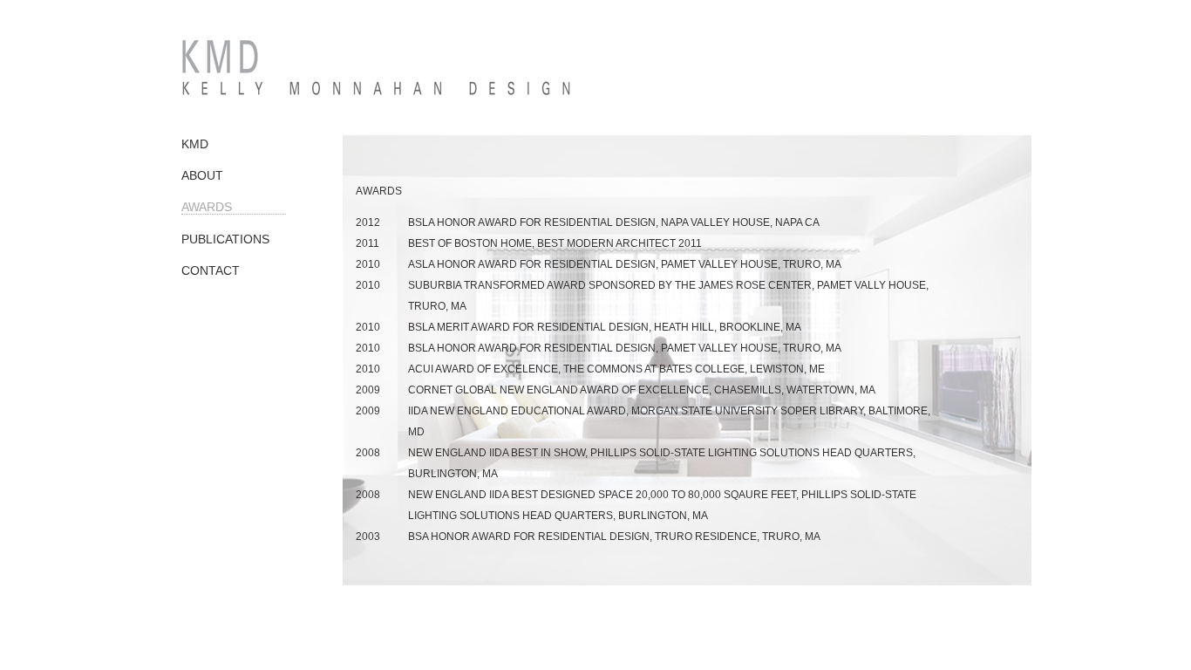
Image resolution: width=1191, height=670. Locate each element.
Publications (225, 239)
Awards (206, 207)
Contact (210, 270)
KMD (194, 144)
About (202, 175)
